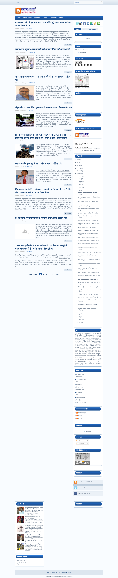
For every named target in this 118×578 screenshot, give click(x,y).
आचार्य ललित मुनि (82, 412)
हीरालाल (87, 364)
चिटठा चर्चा (96, 341)
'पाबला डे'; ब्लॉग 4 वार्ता (79, 333)
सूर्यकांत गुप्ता (98, 363)
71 (79, 457)
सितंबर (80, 184)
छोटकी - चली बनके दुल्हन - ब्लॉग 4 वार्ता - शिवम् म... (89, 252)
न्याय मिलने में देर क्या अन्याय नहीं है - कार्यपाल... (88, 294)
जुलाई (80, 190)
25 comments (29, 28)
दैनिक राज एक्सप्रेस (80, 397)
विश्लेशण (76, 359)
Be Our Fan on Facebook (84, 494)
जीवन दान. (85, 342)
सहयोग (82, 363)
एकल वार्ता (79, 341)
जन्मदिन (76, 342)
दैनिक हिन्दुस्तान (79, 400)
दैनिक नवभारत (79, 387)
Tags (84, 29)
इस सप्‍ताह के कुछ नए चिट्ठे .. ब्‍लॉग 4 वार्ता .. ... (88, 213)
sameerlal (83, 339)
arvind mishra (85, 338)
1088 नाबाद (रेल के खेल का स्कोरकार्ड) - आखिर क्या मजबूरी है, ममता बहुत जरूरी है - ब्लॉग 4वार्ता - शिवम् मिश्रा (41, 247)
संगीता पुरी (82, 361)
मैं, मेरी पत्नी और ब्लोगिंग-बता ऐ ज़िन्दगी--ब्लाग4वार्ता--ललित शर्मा (41, 218)
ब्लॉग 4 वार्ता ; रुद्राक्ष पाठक (94, 350)
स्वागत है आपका (18, 564)
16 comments (29, 166)
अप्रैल (80, 319)
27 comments (29, 251)
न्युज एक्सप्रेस (53, 17)
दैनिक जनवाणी (79, 377)
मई (79, 317)
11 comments (31, 110)
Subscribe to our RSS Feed (85, 482)
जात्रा (80, 342)
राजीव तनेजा (86, 355)
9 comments (31, 52)
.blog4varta (91, 335)
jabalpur (77, 339)
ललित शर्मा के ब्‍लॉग (27, 17)
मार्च (79, 322)
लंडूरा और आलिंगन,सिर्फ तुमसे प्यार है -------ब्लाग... (89, 206)
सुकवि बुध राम (91, 363)
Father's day (93, 336)
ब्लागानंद (76, 348)
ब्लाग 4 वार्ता (89, 345)
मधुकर (83, 353)
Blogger (69, 572)
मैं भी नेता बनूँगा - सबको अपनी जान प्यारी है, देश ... (89, 287)
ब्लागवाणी (97, 347)
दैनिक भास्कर (79, 395)
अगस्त (80, 187)
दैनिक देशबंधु (79, 384)
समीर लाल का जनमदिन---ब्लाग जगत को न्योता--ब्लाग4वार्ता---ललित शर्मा (43, 78)
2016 (78, 160)
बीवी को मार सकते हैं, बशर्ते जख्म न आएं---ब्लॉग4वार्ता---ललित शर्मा (33, 517)
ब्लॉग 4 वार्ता (58, 572)
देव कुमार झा (84, 344)
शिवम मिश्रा (82, 359)
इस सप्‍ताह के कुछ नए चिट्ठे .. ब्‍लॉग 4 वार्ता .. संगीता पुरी (38, 163)
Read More (68, 44)
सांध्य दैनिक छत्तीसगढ (81, 402)
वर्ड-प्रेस (88, 358)
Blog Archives (92, 29)
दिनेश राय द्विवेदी (98, 342)
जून (79, 314)
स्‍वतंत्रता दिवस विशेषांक (81, 364)
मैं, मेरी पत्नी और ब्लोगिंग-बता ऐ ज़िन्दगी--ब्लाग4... (88, 220)
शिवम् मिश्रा (89, 359)
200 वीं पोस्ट (79, 336)
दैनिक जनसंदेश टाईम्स (81, 379)
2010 (78, 173)
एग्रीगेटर (61, 17)
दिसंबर (80, 176)
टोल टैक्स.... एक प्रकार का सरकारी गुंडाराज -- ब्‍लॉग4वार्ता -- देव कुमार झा (34, 544)
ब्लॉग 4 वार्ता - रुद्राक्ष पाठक (86, 348)
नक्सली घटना (92, 344)
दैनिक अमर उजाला (80, 374)
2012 (78, 168)
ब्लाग (83, 345)
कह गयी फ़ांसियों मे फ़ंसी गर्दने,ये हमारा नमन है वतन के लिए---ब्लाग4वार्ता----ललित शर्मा (34, 526)
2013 (78, 165)
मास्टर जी (87, 353)
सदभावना (93, 361)
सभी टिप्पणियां (80, 443)
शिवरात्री (95, 359)
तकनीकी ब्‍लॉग (37, 17)
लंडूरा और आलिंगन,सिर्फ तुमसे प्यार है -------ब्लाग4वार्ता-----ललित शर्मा (43, 107)
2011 (78, 171)
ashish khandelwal (95, 338)
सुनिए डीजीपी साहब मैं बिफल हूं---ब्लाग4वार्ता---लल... (89, 272)
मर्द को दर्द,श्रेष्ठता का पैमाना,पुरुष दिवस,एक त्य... (89, 240)
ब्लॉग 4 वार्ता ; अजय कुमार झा (84, 350)
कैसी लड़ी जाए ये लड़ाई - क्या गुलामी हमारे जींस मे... (89, 297)
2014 (78, 162)
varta (68, 576)
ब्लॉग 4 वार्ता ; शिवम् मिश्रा (81, 352)
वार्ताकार (46, 17)
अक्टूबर (80, 181)
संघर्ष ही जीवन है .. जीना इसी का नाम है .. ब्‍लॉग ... (89, 237)
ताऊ (89, 342)
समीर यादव (77, 363)
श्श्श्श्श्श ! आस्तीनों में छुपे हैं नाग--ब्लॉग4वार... (87, 227)
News (71, 576)
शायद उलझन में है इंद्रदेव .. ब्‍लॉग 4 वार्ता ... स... (88, 279)
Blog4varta (52, 576)
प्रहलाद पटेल (98, 344)
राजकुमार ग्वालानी (78, 355)
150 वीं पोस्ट (98, 335)
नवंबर (80, 179)
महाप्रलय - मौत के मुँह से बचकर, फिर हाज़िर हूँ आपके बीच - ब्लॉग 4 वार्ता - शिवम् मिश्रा (43, 24)
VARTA (64, 576)
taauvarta (98, 339)
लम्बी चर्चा (93, 355)
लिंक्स (85, 358)
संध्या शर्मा (80, 418)
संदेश (78, 440)
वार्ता (93, 358)
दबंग (93, 342)
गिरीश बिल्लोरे (86, 341)
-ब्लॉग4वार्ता (98, 333)
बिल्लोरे (78, 345)
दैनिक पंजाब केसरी (80, 389)
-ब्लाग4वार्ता (88, 333)
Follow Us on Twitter (83, 488)
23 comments (29, 141)
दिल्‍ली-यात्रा (79, 344)
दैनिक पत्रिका (79, 392)
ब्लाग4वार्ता (88, 347)
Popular (78, 29)
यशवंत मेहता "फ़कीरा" (94, 353)
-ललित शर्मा (81, 335)
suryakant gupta (90, 339)
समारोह (98, 361)
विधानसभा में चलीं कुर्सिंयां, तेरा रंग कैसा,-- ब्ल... (88, 230)
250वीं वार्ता (86, 336)
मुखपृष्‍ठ (19, 17)
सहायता (86, 363)
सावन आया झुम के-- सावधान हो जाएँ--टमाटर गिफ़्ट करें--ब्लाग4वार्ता (42, 49)
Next (57, 274)
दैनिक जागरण (79, 382)
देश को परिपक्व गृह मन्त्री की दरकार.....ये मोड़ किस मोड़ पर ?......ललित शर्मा (34, 508)
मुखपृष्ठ (18, 2)
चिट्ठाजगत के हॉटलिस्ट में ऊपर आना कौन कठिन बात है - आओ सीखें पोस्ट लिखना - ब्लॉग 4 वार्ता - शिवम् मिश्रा (43, 191)
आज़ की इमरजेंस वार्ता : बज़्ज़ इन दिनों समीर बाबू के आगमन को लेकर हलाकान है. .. (33, 535)
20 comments (31, 82)
